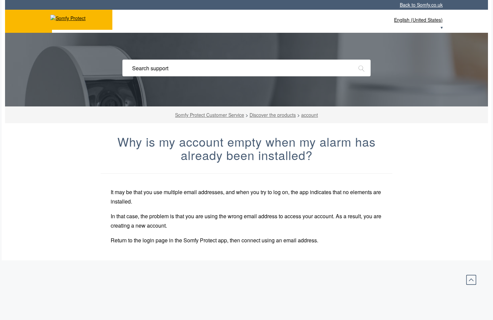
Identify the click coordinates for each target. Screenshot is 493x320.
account (309, 114)
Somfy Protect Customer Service (209, 114)
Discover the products (273, 114)
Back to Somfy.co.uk (421, 4)
